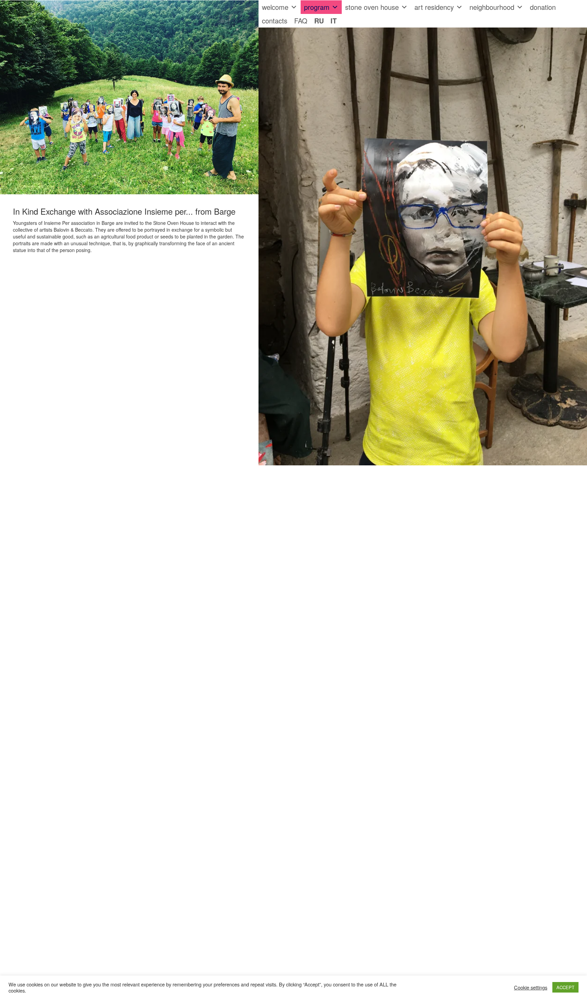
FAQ (300, 20)
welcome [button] (275, 7)
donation (543, 7)
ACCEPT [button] (565, 987)
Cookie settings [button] (530, 987)
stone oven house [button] (372, 7)
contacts (274, 20)
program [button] (317, 7)
